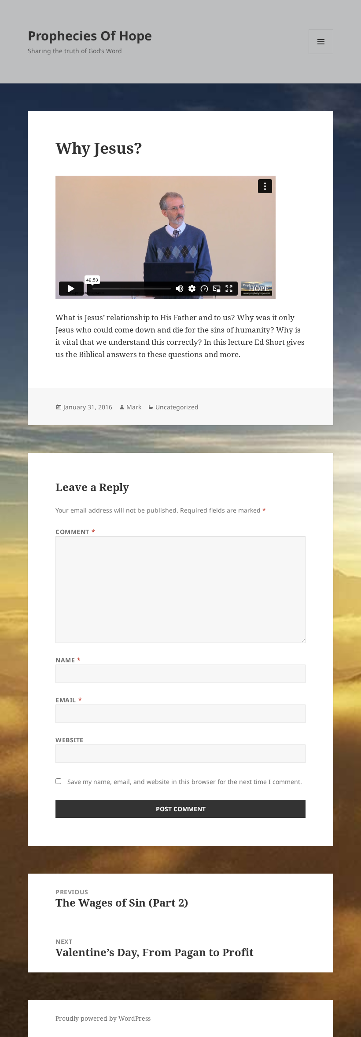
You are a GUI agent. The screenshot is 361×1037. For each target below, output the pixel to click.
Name (68, 660)
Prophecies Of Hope (90, 35)
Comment (75, 532)
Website (69, 740)
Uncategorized (177, 407)
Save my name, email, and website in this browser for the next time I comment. (184, 781)
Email (68, 700)
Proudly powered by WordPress (103, 1018)
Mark (133, 407)
